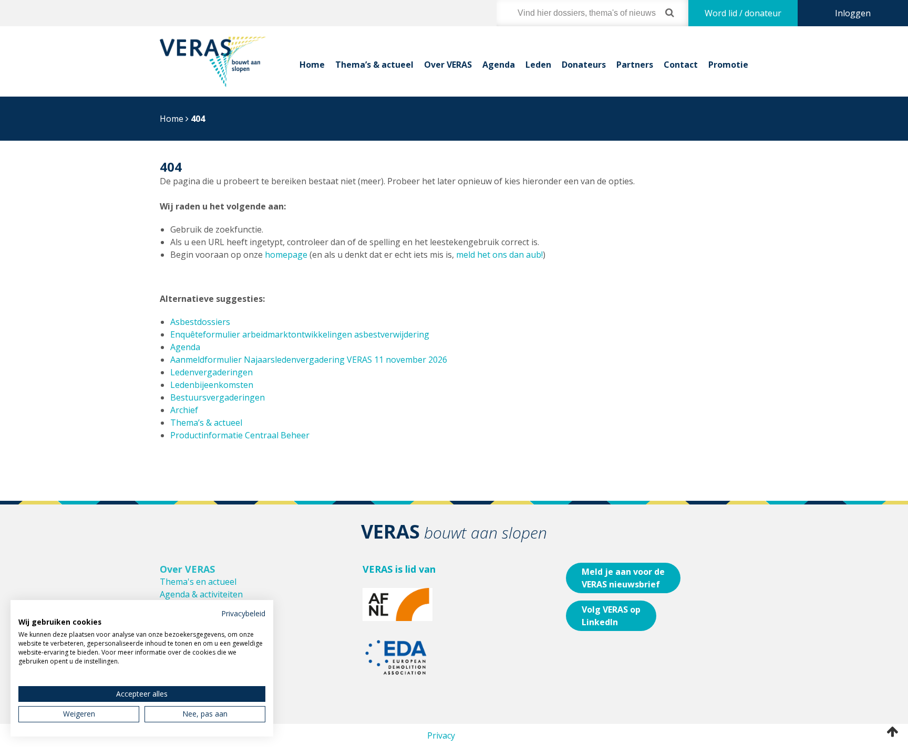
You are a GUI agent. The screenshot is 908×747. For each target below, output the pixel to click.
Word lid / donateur (743, 13)
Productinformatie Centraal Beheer (239, 435)
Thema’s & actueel (374, 64)
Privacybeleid (243, 613)
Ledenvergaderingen (211, 372)
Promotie (728, 64)
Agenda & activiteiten (201, 594)
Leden (538, 64)
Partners (634, 64)
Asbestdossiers (200, 322)
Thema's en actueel (198, 581)
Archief (184, 410)
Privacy (441, 735)
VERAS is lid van (399, 569)
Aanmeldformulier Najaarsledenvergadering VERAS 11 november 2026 (308, 359)
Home (312, 64)
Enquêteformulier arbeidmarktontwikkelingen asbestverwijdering (299, 334)
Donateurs (584, 64)
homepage (286, 254)
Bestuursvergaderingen (217, 397)
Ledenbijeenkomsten (211, 385)
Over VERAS (448, 64)
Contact (681, 64)
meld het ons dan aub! (499, 254)
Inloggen (853, 13)
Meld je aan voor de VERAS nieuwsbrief (623, 578)
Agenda (498, 64)
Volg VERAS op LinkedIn (611, 616)
